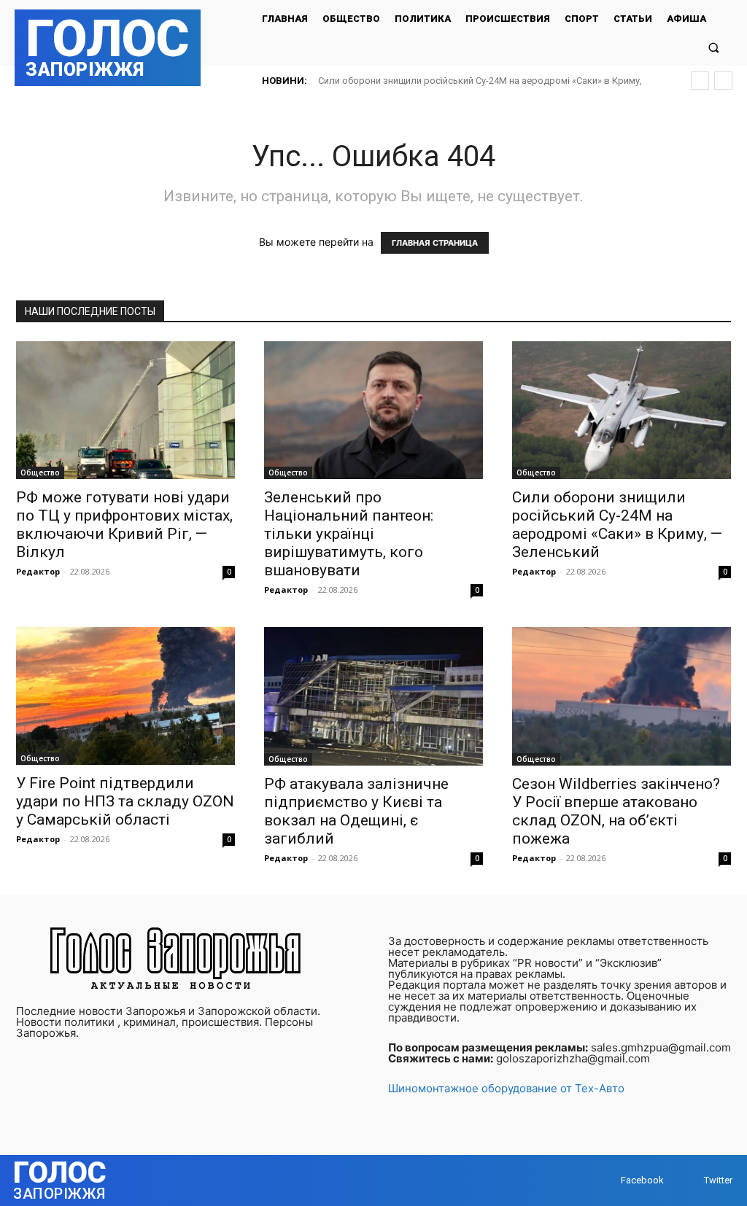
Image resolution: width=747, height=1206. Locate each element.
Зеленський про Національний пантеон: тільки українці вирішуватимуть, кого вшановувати (348, 534)
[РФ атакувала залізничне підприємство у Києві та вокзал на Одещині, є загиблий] (373, 696)
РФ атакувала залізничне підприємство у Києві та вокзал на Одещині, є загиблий (356, 811)
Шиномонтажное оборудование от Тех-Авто (506, 1088)
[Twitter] (690, 1180)
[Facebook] (606, 1180)
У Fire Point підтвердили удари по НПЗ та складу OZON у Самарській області (125, 801)
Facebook (642, 1180)
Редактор (38, 571)
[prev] (700, 80)
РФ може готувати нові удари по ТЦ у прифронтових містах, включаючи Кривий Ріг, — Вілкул (124, 525)
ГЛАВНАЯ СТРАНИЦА (435, 243)
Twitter (718, 1180)
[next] (723, 80)
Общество (40, 472)
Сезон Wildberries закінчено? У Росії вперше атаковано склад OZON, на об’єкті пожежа (616, 811)
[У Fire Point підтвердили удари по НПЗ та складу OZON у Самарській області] (125, 696)
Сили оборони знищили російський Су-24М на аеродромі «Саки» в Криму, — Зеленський (617, 525)
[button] (713, 47)
